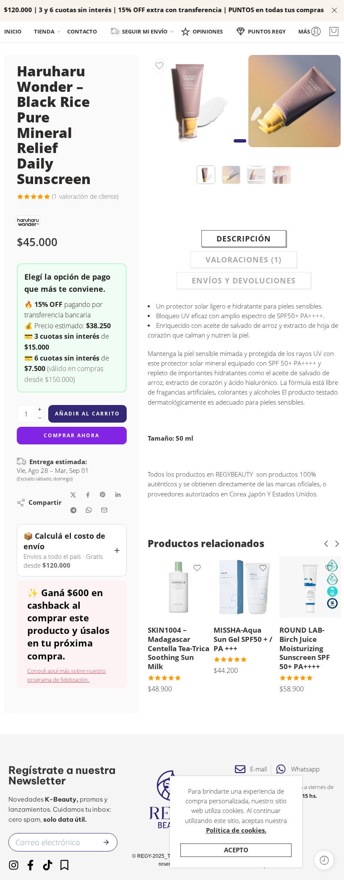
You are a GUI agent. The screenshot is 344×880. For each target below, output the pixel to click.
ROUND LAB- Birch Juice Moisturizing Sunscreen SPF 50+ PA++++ (304, 648)
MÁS (304, 31)
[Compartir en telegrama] (73, 510)
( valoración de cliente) (85, 196)
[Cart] (334, 31)
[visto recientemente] (324, 860)
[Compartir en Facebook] (88, 495)
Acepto (236, 850)
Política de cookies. (236, 830)
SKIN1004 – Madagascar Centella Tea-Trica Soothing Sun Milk (178, 648)
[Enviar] (106, 842)
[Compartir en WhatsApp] (88, 510)
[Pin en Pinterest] (102, 494)
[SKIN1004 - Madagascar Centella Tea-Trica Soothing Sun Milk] (178, 587)
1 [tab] (240, 147)
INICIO (12, 31)
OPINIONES (208, 31)
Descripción (243, 239)
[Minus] (39, 418)
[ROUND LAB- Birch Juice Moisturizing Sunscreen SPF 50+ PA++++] (310, 587)
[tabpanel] (193, 103)
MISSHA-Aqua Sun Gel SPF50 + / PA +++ (243, 639)
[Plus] (39, 409)
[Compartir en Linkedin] (118, 494)
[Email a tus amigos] (104, 510)
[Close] (334, 10)
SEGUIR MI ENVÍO (144, 31)
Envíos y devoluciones (244, 280)
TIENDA (44, 31)
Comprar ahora (71, 435)
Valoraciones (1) (243, 259)
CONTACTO (82, 31)
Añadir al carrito (87, 413)
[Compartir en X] (73, 495)
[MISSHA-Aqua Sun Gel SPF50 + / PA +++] (244, 587)
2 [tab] (252, 147)
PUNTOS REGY (267, 31)
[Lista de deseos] (159, 66)
